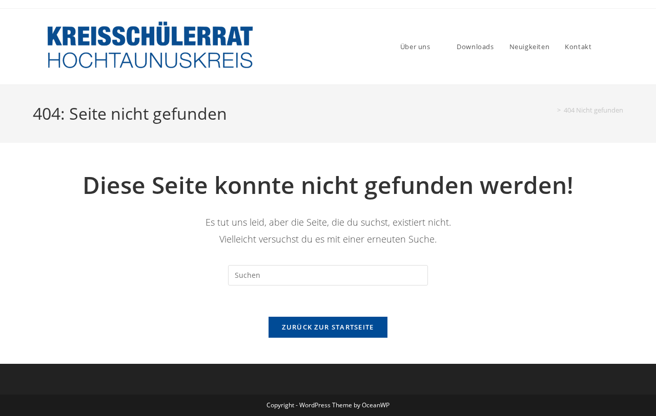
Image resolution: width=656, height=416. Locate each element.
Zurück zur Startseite (328, 327)
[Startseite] (551, 110)
